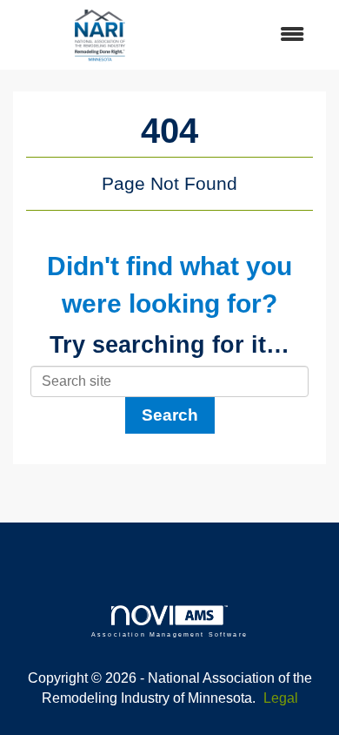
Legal (280, 698)
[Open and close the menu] (254, 35)
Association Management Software (169, 633)
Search (170, 415)
